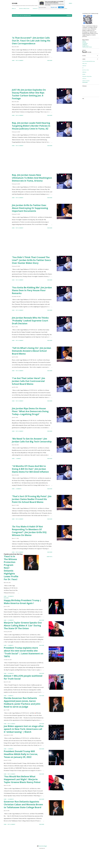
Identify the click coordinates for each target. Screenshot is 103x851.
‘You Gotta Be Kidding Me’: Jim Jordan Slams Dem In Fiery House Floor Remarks (32, 290)
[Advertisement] (39, 28)
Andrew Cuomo (85, 80)
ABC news (84, 63)
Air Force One (85, 70)
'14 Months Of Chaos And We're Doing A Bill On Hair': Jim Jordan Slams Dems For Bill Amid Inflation (30, 469)
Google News (85, 45)
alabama (84, 72)
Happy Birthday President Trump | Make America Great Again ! (22, 602)
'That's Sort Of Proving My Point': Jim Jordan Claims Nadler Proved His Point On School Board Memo (31, 499)
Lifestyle (84, 42)
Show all (69, 15)
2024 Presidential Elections (88, 61)
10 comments (11, 596)
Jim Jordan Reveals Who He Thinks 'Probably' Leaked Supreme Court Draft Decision (30, 320)
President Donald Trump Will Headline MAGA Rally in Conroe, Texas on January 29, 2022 (21, 754)
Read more (49, 60)
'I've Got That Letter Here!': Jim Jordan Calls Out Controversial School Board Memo (28, 381)
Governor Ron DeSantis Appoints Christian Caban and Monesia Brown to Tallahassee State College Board (23, 804)
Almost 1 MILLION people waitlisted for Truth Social (23, 677)
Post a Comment (19, 60)
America (84, 78)
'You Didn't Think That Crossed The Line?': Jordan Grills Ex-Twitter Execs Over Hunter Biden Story (31, 260)
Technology (85, 43)
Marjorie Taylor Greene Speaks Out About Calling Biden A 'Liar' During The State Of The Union (23, 625)
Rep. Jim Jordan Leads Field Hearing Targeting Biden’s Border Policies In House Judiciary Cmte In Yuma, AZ (31, 125)
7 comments (10, 695)
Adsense (84, 65)
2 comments (18, 488)
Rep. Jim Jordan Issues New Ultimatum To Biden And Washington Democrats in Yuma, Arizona (32, 177)
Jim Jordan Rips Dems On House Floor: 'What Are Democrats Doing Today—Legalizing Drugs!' (30, 411)
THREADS (84, 44)
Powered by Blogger (42, 846)
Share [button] (13, 60)
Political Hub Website (87, 47)
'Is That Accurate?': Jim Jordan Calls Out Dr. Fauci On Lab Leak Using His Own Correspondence (31, 40)
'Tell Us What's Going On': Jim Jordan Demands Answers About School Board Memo (31, 350)
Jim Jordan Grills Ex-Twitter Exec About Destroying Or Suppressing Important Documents (30, 208)
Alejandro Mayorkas (87, 76)
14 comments (11, 799)
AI (82, 67)
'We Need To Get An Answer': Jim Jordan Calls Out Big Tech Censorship (32, 440)
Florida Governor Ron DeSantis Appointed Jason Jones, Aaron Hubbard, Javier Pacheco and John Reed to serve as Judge (22, 702)
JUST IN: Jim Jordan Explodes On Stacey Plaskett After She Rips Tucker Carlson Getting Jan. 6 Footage (29, 94)
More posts (49, 556)
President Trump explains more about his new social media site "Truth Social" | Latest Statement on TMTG (23, 652)
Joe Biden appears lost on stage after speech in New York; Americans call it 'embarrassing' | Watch (24, 729)
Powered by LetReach (43, 7)
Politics (84, 41)
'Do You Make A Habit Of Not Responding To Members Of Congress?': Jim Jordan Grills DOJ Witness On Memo (29, 531)
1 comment (18, 458)
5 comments (10, 748)
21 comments (11, 620)
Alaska (83, 74)
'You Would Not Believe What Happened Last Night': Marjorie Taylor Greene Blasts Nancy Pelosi (22, 779)
